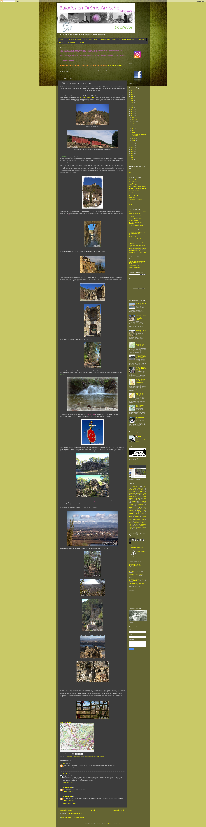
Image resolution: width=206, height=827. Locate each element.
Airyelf (109, 823)
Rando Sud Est (133, 203)
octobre (134, 121)
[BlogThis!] (77, 754)
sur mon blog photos (114, 65)
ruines (141, 489)
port (143, 522)
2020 (132, 103)
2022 (132, 98)
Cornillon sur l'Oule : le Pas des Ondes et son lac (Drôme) (141, 356)
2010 (132, 149)
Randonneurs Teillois (134, 250)
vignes (137, 513)
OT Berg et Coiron (133, 220)
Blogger (119, 823)
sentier (135, 495)
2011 (132, 147)
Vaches (134, 509)
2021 (132, 100)
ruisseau (131, 493)
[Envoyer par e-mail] (76, 754)
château (144, 499)
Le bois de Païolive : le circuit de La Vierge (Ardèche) (141, 394)
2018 (132, 107)
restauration (143, 501)
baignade (134, 501)
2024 (132, 94)
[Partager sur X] (79, 754)
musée (137, 524)
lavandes (134, 502)
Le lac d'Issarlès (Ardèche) (140, 418)
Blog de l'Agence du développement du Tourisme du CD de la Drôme (137, 183)
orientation (131, 527)
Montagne (132, 491)
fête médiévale (140, 515)
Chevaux (142, 512)
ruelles (141, 502)
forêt (145, 493)
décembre (135, 117)
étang (130, 528)
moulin (134, 528)
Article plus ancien (119, 810)
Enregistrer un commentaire (69, 803)
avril (133, 130)
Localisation (62, 42)
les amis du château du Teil (87, 97)
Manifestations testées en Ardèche (107, 39)
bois (139, 498)
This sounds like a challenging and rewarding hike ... (136, 584)
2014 (132, 115)
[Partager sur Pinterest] (82, 754)
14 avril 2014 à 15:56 (68, 791)
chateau (140, 504)
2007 (132, 155)
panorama (70, 756)
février (134, 138)
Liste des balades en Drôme (90, 39)
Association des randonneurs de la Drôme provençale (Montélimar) (137, 234)
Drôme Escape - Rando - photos (137, 186)
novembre (135, 119)
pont (138, 505)
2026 (132, 90)
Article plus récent (66, 810)
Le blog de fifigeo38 (134, 192)
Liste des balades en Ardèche (73, 39)
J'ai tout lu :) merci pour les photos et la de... (136, 575)
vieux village (92, 756)
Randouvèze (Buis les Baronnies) (137, 252)
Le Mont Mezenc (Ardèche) (140, 406)
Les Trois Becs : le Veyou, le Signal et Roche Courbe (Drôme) (140, 381)
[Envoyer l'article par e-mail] (73, 753)
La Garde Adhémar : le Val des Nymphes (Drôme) (141, 369)
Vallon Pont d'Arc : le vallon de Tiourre (141, 331)
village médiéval (100, 756)
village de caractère (136, 518)
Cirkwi (130, 172)
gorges (131, 516)
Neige (143, 519)
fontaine (131, 510)
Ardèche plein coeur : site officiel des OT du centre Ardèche (137, 212)
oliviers (130, 521)
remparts (86, 756)
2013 (132, 143)
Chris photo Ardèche (134, 179)
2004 (132, 162)
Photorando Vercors (134, 265)
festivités (131, 515)
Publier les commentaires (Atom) (75, 813)
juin (133, 128)
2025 (132, 92)
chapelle (131, 489)
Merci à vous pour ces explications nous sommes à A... (137, 565)
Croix (145, 507)
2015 (132, 113)
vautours (144, 516)
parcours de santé (78, 756)
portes (143, 527)
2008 (132, 153)
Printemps (142, 521)
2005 (132, 160)
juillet (133, 126)
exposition (142, 525)
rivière (144, 486)
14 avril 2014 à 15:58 (68, 800)
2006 (132, 157)
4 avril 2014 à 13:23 (68, 782)
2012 (132, 145)
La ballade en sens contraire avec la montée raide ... (137, 580)
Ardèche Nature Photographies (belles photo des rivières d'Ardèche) (137, 262)
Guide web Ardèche (134, 190)
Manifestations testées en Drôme (127, 39)
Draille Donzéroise (133, 236)
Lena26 (65, 773)
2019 (132, 105)
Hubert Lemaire (67, 787)
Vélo (130, 522)
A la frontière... (141, 39)
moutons (131, 505)
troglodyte (131, 524)
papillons (138, 527)
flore (141, 491)
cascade (131, 504)
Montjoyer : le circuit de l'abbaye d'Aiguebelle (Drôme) (141, 317)
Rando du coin (132, 201)
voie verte (136, 521)
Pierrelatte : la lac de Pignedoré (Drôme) (141, 304)
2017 (132, 109)
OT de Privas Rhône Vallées (136, 225)
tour (145, 498)
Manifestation (137, 519)
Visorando (131, 171)
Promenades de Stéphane (135, 199)
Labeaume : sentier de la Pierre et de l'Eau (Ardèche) (140, 344)
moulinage (136, 522)
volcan (138, 507)
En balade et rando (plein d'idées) (137, 188)
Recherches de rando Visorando (76, 42)
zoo (135, 525)
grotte (136, 512)
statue (138, 510)
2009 (132, 151)
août (133, 123)
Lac (143, 513)
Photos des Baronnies (134, 267)
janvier (134, 140)
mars (133, 132)
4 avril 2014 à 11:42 (68, 769)
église (139, 493)
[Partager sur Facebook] (80, 754)
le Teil (66, 756)
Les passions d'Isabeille (135, 194)
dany (64, 763)
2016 (132, 111)
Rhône (142, 509)
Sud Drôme (132, 204)
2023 (132, 96)
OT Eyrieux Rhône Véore (135, 218)
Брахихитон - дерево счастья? (141, 550)
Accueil (61, 39)
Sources (131, 513)
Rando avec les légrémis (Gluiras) (137, 248)
